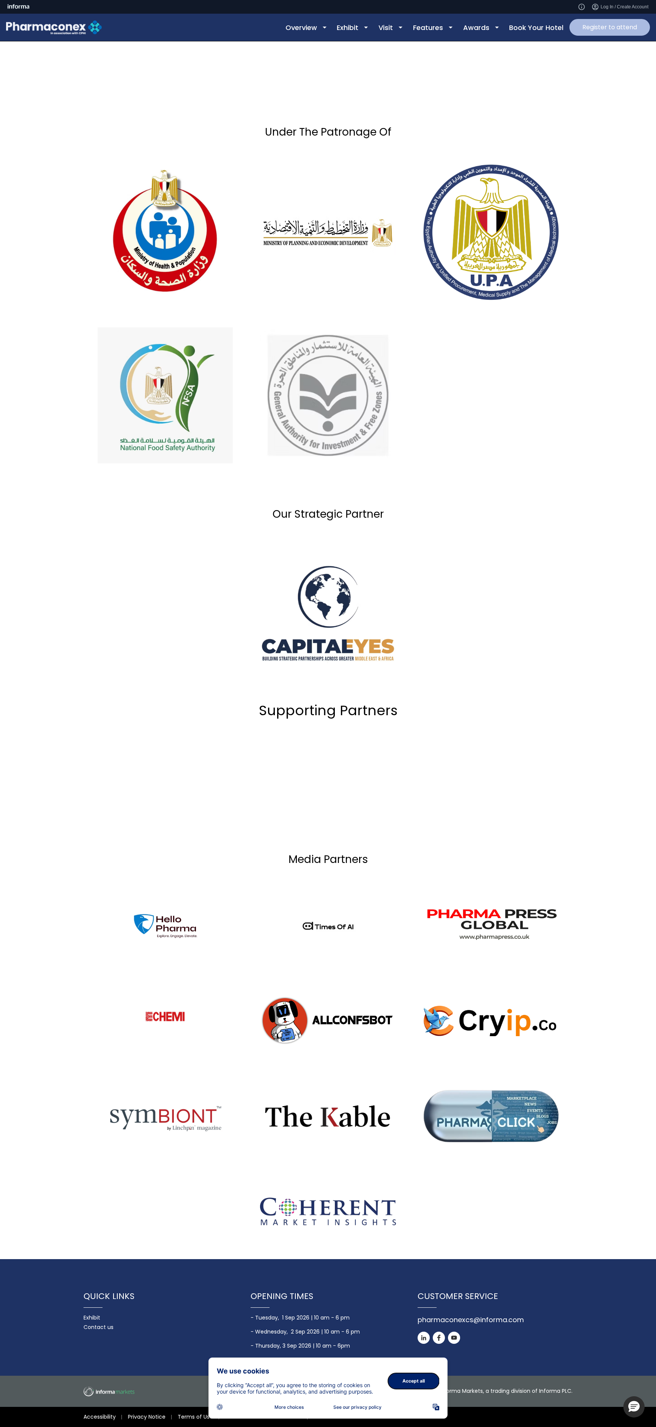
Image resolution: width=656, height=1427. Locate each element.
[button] (634, 1407)
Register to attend (609, 27)
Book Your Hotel (536, 27)
